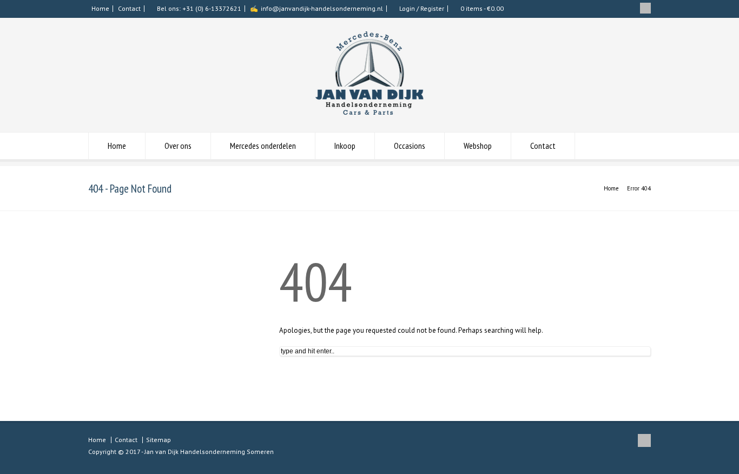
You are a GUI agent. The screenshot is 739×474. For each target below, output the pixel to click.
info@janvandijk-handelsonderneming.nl (322, 8)
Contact (129, 8)
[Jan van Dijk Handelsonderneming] (369, 112)
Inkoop (344, 145)
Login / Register (421, 8)
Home (100, 8)
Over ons (178, 145)
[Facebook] (645, 8)
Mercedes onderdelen (263, 145)
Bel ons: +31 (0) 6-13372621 (199, 8)
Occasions (409, 145)
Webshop (478, 145)
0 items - (482, 8)
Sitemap (158, 440)
